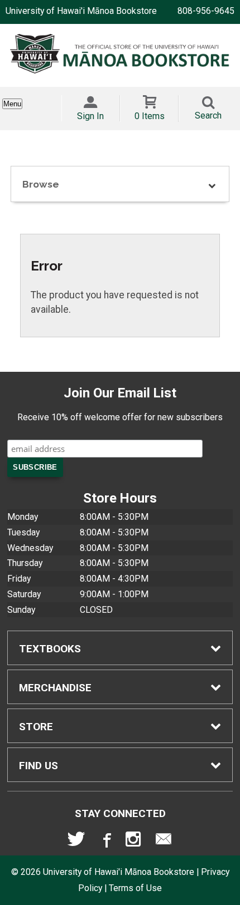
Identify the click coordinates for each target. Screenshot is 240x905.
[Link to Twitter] (76, 842)
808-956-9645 (205, 11)
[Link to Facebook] (105, 842)
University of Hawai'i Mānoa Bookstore (81, 11)
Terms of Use (135, 888)
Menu (12, 104)
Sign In (90, 116)
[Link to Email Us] (163, 842)
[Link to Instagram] (134, 842)
